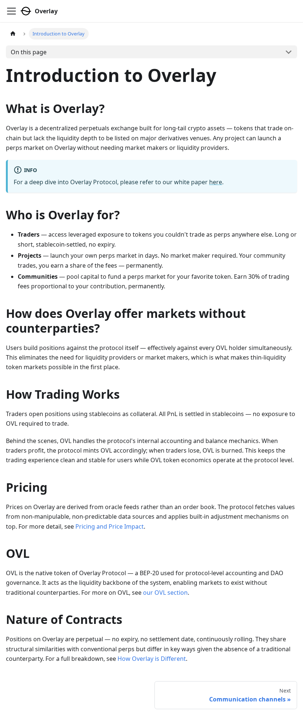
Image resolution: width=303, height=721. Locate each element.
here (215, 182)
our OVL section (165, 592)
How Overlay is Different (152, 659)
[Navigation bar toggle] (11, 11)
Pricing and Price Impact (109, 526)
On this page (29, 52)
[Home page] (13, 34)
